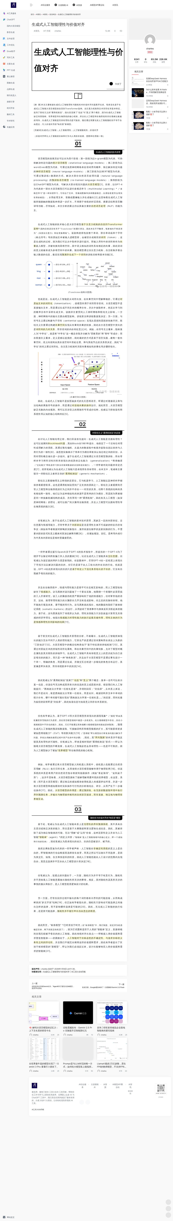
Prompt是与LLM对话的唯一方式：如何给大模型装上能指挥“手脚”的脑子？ (77, 1065)
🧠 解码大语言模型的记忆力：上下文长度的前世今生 (43, 1029)
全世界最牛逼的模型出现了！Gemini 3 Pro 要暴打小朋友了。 (44, 1065)
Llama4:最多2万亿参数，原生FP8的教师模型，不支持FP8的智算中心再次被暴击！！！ (112, 1065)
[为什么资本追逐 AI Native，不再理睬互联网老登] (138, 92)
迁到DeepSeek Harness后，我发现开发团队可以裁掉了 (156, 102)
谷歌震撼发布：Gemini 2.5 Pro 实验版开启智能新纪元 (77, 1029)
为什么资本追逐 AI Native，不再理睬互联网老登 (156, 90)
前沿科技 (52, 14)
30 (126, 1071)
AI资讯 (38, 14)
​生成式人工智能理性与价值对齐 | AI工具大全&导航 (64, 972)
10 (92, 1035)
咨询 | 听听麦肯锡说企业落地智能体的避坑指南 (111, 1029)
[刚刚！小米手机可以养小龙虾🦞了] (138, 114)
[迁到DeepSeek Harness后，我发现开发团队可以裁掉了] (138, 103)
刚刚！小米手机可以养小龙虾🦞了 (156, 112)
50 (92, 1071)
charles (57, 31)
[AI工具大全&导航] (34, 1086)
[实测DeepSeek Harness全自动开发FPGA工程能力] (138, 81)
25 (58, 1035)
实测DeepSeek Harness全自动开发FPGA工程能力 (157, 79)
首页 (32, 14)
